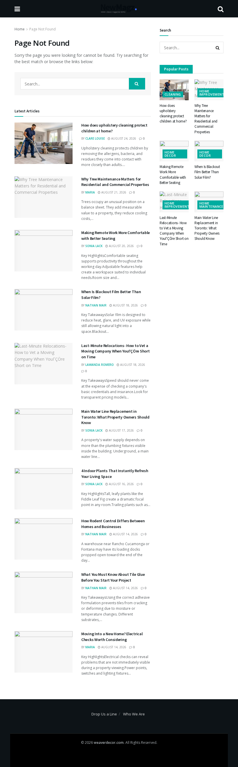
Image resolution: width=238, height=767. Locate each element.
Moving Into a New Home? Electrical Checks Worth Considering (112, 636)
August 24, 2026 (123, 138)
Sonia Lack (93, 246)
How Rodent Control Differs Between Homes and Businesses (113, 523)
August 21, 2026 (113, 192)
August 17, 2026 (121, 430)
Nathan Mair (96, 305)
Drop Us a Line (104, 714)
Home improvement (211, 92)
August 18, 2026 (125, 305)
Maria (90, 192)
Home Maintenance (211, 205)
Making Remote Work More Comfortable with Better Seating (173, 174)
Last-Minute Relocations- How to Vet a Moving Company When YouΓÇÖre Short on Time (115, 351)
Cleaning (173, 94)
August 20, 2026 (121, 246)
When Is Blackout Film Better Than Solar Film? (207, 172)
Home (20, 29)
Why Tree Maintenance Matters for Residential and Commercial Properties (115, 181)
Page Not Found (42, 29)
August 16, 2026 (121, 484)
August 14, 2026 (125, 534)
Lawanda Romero (99, 365)
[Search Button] (137, 84)
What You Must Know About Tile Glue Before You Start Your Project (113, 577)
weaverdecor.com (109, 742)
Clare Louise (95, 138)
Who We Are (134, 714)
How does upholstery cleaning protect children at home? (173, 113)
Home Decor (170, 154)
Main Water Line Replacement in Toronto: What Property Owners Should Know (115, 417)
